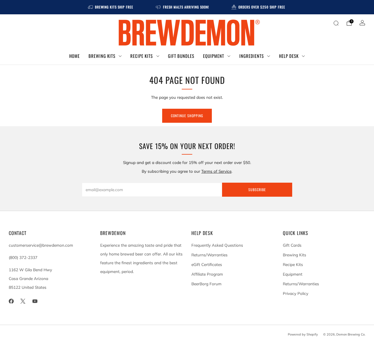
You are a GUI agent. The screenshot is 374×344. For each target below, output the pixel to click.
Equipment (213, 56)
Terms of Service (216, 171)
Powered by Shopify (303, 334)
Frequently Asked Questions (217, 245)
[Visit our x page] (23, 301)
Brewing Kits (102, 56)
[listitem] (111, 7)
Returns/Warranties (209, 254)
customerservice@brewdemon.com (41, 245)
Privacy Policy (295, 293)
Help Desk (289, 56)
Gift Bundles (181, 56)
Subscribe (257, 189)
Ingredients (251, 56)
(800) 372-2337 (23, 257)
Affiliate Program (207, 274)
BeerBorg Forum (206, 283)
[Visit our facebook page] (11, 301)
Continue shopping (187, 115)
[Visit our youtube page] (35, 301)
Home (74, 56)
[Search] (336, 23)
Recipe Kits (141, 56)
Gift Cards (292, 245)
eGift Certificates (206, 264)
